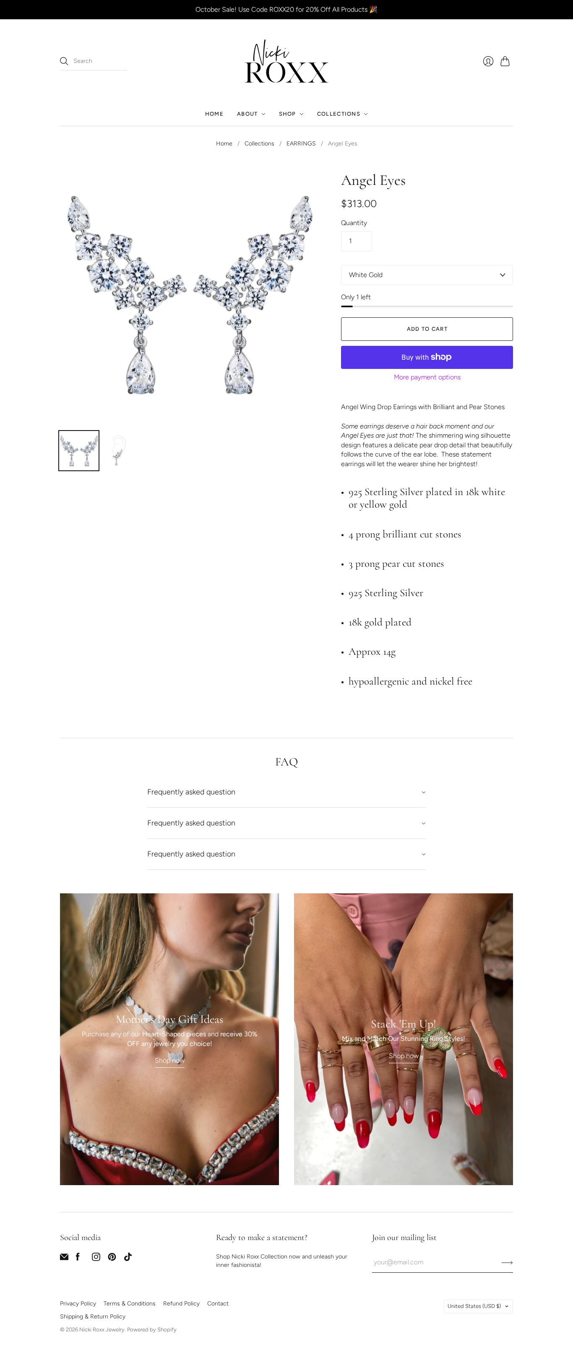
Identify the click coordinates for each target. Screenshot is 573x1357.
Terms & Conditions (130, 1303)
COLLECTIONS (338, 114)
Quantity (354, 223)
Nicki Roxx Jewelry (102, 1329)
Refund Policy (181, 1303)
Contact (218, 1303)
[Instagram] (96, 1259)
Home (224, 143)
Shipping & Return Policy (92, 1316)
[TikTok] (128, 1259)
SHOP (287, 114)
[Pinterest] (112, 1259)
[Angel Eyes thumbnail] (79, 451)
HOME (214, 114)
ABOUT (247, 114)
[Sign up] (507, 1262)
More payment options (427, 377)
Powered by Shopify (152, 1329)
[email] (64, 1259)
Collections (259, 143)
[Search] (64, 61)
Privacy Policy (78, 1303)
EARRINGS (301, 143)
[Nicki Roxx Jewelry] (286, 61)
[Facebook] (78, 1259)
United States (474, 1306)
